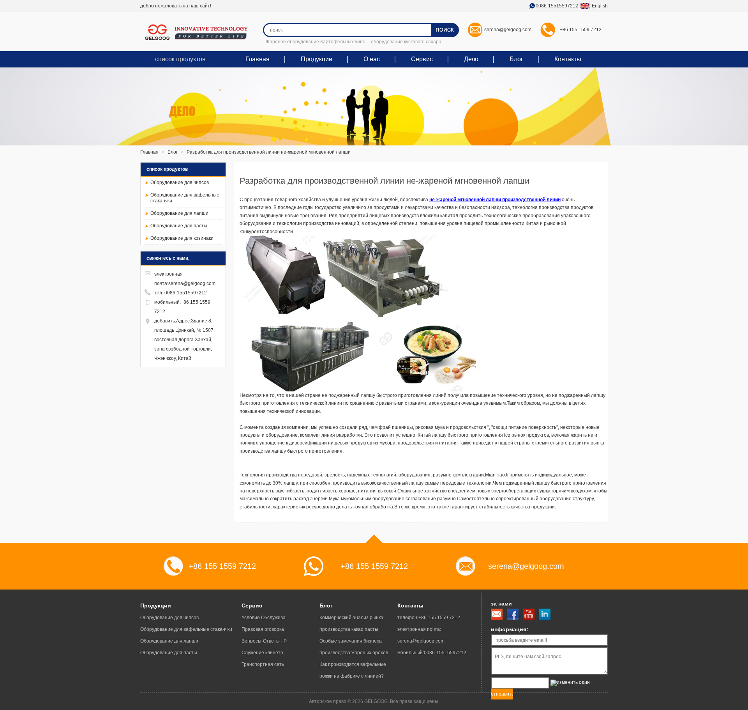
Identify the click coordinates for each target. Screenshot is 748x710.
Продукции (316, 59)
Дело (471, 59)
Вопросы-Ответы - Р (264, 641)
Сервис (422, 59)
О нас (371, 59)
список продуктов (180, 59)
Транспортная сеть (263, 664)
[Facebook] (513, 614)
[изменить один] (570, 683)
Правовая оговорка (263, 629)
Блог (516, 59)
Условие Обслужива (264, 617)
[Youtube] (529, 614)
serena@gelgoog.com (507, 29)
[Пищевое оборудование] (198, 32)
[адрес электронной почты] (497, 614)
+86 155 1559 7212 (581, 29)
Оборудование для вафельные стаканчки (186, 629)
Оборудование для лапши (179, 213)
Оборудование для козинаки (181, 238)
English (597, 6)
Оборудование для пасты (178, 225)
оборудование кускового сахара (406, 41)
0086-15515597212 (557, 6)
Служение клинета (262, 652)
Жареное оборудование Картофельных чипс (315, 41)
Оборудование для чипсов (179, 182)
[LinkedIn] (544, 614)
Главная (257, 59)
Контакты (567, 59)
